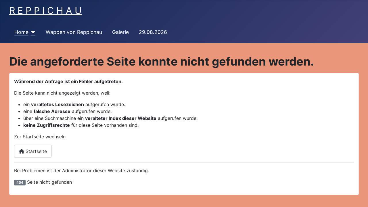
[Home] (32, 32)
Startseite (35, 151)
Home (21, 32)
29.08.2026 (153, 32)
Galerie (120, 32)
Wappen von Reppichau (74, 32)
